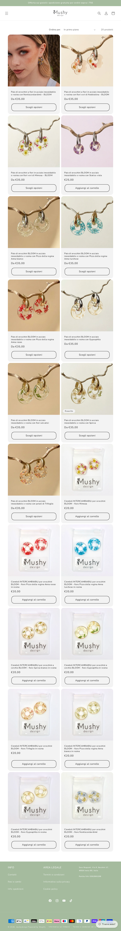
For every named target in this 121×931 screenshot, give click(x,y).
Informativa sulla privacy (56, 881)
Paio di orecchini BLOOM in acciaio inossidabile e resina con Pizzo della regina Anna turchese (85, 256)
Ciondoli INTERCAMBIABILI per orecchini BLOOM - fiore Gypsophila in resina (31, 831)
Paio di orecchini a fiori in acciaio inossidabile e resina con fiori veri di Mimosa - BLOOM (33, 174)
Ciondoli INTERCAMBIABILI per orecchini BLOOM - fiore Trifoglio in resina (31, 747)
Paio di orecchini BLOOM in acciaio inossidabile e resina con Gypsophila (82, 338)
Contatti (12, 874)
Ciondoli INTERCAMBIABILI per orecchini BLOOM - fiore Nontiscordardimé (84, 831)
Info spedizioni (15, 888)
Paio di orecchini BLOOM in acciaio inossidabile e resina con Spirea (81, 421)
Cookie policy (50, 888)
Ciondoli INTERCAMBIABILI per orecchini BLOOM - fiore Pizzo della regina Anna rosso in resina (33, 584)
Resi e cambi (14, 881)
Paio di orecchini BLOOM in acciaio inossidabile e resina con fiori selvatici (30, 421)
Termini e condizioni (53, 874)
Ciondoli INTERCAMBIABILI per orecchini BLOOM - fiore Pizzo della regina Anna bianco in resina (84, 749)
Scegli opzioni (34, 107)
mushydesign (21, 927)
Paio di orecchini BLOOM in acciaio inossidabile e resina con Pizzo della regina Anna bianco (32, 256)
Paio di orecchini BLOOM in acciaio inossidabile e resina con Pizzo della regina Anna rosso (32, 340)
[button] (6, 13)
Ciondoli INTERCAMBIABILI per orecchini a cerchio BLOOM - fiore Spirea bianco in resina (34, 666)
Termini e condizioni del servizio (87, 927)
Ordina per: (54, 29)
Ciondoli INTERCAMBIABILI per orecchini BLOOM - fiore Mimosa (84, 502)
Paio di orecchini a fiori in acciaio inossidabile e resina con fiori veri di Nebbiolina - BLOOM (86, 93)
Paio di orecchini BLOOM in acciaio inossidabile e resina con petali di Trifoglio (32, 502)
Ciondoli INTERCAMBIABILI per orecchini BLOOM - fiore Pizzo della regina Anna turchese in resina (84, 584)
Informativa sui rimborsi (59, 927)
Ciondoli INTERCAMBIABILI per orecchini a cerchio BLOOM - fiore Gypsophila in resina (85, 666)
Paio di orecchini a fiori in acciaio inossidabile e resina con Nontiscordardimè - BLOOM (33, 93)
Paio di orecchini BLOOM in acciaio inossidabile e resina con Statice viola (83, 174)
